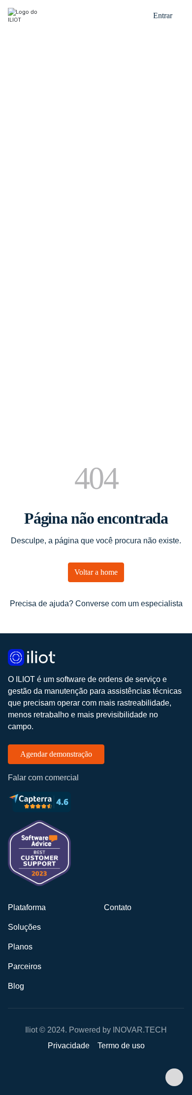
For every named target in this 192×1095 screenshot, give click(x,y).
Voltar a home (96, 572)
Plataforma (27, 907)
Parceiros (24, 966)
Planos (20, 947)
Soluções (24, 927)
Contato (117, 907)
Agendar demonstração (56, 754)
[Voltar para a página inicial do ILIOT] (96, 657)
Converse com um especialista (129, 603)
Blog (16, 986)
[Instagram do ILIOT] (106, 1073)
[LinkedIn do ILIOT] (86, 1073)
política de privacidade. (131, 251)
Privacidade (69, 1045)
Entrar (162, 15)
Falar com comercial (43, 777)
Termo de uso (121, 1045)
